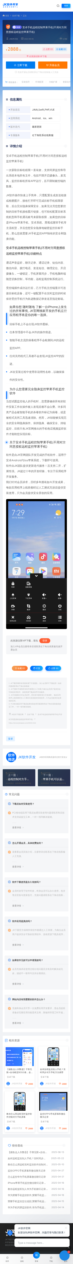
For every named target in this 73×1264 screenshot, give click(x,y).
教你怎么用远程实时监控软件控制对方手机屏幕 (19, 1115)
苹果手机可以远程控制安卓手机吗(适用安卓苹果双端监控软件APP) (54, 779)
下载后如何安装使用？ (23, 803)
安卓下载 (16, 16)
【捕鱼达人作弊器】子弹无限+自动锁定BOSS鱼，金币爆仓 (19, 1071)
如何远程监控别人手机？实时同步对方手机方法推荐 (53, 1071)
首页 (7, 16)
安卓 (9, 155)
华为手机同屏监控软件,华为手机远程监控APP (28, 1207)
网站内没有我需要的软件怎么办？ (28, 999)
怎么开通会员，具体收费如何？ (27, 843)
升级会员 (54, 65)
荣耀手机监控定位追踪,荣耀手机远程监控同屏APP (28, 1201)
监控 (52, 228)
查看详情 (16, 827)
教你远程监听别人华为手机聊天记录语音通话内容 (28, 1189)
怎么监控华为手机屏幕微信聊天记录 (27, 1176)
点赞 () (49, 49)
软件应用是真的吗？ (22, 921)
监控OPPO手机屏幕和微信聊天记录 (52, 1115)
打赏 (37, 668)
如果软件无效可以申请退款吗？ (27, 960)
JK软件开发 (13, 39)
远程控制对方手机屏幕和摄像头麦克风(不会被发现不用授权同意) (19, 779)
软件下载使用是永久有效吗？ (26, 882)
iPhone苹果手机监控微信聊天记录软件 (28, 1182)
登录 (66, 6)
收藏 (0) (62, 49)
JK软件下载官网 (17, 714)
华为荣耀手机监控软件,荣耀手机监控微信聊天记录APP (28, 1195)
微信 (9, 268)
